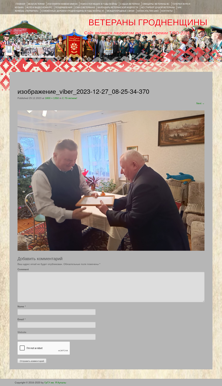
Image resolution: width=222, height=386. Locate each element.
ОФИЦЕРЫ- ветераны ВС (156, 4)
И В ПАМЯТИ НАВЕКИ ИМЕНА (62, 4)
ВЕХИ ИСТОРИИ (36, 4)
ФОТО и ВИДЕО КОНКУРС (39, 7)
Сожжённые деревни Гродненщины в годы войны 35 (72, 11)
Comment (23, 269)
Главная (20, 4)
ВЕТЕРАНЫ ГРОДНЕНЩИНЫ (147, 22)
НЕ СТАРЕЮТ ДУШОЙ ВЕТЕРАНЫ (158, 7)
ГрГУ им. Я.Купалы (55, 382)
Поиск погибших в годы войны (98, 4)
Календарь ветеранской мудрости (118, 7)
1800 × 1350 (52, 98)
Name (21, 306)
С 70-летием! (69, 98)
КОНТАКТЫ (167, 11)
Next (200, 103)
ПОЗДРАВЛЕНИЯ (63, 7)
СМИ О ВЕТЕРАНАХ (85, 7)
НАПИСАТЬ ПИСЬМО (148, 11)
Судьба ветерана (130, 4)
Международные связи (120, 11)
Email (21, 319)
